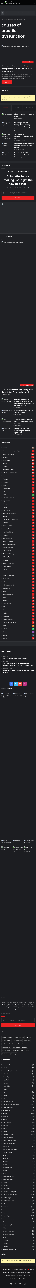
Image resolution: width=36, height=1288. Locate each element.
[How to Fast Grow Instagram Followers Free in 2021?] (7, 137)
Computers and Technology (11, 451)
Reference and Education (10, 473)
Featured (5, 476)
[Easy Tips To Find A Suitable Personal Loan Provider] (7, 155)
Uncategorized (7, 538)
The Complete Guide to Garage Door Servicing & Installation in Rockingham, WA (23, 126)
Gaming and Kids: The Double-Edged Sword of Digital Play (22, 431)
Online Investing (8, 594)
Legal (4, 485)
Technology (6, 460)
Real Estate (6, 510)
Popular (5, 108)
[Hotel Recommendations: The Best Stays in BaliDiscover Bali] (6, 850)
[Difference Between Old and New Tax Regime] (7, 413)
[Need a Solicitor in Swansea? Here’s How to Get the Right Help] (29, 843)
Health (5, 463)
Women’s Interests (8, 575)
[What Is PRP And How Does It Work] (7, 116)
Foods (5, 635)
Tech (4, 494)
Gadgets (5, 560)
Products (5, 522)
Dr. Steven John (7, 66)
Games (5, 632)
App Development (7, 1037)
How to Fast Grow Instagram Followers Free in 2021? (24, 136)
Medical (5, 535)
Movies (5, 600)
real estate (16, 1050)
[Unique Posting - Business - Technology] (12, 2)
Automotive (6, 488)
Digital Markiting (8, 532)
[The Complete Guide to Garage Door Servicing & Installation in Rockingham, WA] (7, 125)
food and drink (7, 526)
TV (3, 610)
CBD (4, 572)
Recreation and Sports (10, 622)
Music (4, 597)
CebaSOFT (30, 1272)
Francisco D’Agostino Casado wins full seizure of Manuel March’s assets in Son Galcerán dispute (24, 402)
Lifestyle (5, 479)
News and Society (8, 554)
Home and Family (8, 541)
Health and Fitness (8, 469)
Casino (5, 504)
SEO (4, 491)
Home (5, 19)
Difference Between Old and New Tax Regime (23, 412)
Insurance (6, 579)
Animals (5, 582)
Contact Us (22, 1279)
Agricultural (6, 588)
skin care (28, 1050)
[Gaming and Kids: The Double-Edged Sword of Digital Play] (7, 431)
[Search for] (34, 3)
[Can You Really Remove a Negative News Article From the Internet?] (6, 766)
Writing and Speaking (9, 513)
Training (14, 1054)
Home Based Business (9, 544)
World (4, 625)
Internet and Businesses (10, 519)
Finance (5, 482)
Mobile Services (7, 619)
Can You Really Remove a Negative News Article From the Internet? (17, 390)
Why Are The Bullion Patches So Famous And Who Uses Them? (24, 146)
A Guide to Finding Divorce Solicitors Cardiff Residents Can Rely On (23, 421)
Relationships (7, 566)
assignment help (19, 1037)
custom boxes (6, 1040)
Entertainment (7, 550)
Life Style (6, 507)
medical (24, 1047)
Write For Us (14, 1279)
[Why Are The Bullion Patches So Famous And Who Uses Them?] (7, 146)
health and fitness (20, 1044)
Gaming (5, 516)
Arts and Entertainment (10, 529)
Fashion (5, 466)
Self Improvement (8, 585)
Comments (29, 108)
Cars (4, 591)
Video (4, 607)
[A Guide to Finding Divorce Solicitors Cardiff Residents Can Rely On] (7, 422)
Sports (5, 569)
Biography (6, 616)
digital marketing (17, 1040)
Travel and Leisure (8, 497)
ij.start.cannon (6, 1047)
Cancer (5, 638)
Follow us (4, 1254)
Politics (5, 613)
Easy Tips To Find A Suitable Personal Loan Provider (23, 154)
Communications (8, 547)
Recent (17, 108)
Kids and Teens (7, 557)
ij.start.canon (16, 1047)
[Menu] (2, 3)
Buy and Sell (6, 501)
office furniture (6, 1050)
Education (27, 1040)
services (5, 457)
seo (22, 1050)
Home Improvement (9, 454)
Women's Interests (8, 563)
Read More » (7, 82)
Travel (5, 629)
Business (5, 448)
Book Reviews (7, 603)
